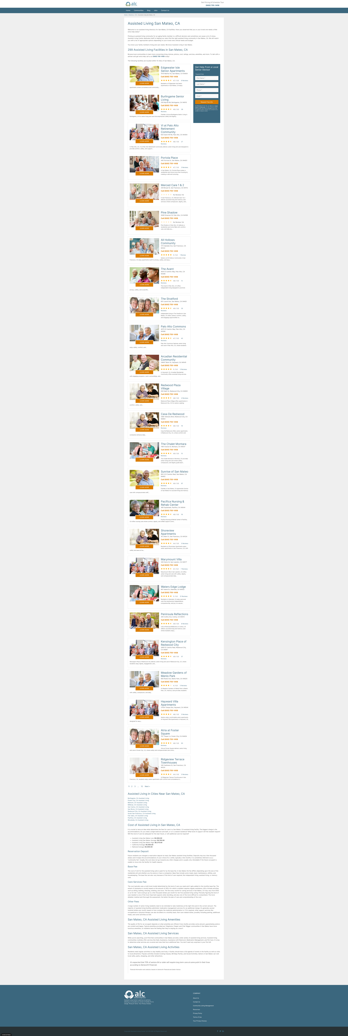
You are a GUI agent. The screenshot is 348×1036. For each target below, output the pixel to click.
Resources (196, 1009)
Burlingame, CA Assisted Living (138, 798)
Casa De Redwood (172, 414)
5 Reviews (184, 543)
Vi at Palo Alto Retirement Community (170, 129)
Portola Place (169, 157)
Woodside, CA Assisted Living (138, 820)
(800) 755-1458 (159, 56)
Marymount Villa (171, 559)
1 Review (183, 255)
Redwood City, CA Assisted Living (139, 811)
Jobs (155, 10)
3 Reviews (184, 167)
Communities (138, 10)
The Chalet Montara (173, 444)
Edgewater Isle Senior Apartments (173, 69)
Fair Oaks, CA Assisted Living (138, 816)
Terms (136, 1003)
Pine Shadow (169, 212)
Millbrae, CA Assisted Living (137, 805)
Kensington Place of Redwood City (173, 643)
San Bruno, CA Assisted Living (138, 809)
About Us (196, 998)
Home (128, 10)
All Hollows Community (168, 241)
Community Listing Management (203, 1006)
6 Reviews (184, 80)
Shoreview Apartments (168, 532)
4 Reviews (184, 398)
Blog (148, 10)
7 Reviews (184, 569)
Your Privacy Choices (200, 1021)
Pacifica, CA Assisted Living (137, 818)
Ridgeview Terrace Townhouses (172, 761)
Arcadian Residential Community (174, 358)
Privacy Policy (202, 107)
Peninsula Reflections (174, 614)
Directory (131, 15)
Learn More (144, 83)
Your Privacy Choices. (145, 1003)
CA (136, 15)
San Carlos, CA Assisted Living (138, 807)
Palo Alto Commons (173, 326)
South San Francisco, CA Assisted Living (142, 813)
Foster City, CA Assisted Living (138, 800)
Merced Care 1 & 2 (172, 185)
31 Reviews (184, 596)
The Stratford (169, 298)
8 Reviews (184, 624)
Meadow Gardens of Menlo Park (174, 674)
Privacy (131, 1003)
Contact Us (165, 10)
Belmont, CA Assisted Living (137, 803)
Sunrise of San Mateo (174, 471)
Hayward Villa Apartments (169, 703)
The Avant (167, 268)
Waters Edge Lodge (173, 586)
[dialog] (6, 1034)
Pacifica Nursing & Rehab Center (172, 503)
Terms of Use (197, 1017)
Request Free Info (207, 102)
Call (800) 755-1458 (169, 77)
